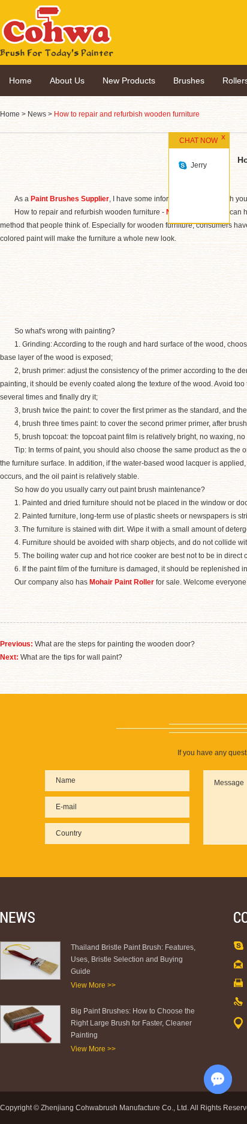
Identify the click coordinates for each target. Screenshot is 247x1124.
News (37, 114)
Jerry (199, 165)
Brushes (188, 80)
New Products (129, 80)
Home (20, 80)
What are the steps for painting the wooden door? (115, 644)
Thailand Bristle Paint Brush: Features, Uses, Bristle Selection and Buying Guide (133, 959)
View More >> (93, 985)
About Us (67, 80)
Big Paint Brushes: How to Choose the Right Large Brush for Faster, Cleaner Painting (133, 1023)
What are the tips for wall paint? (71, 657)
